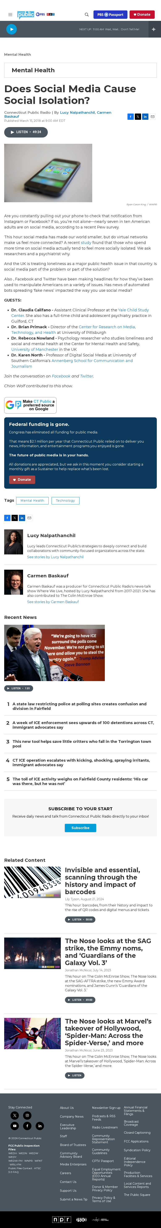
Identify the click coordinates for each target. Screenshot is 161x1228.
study (86, 242)
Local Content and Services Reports (137, 1185)
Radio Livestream (105, 1127)
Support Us (68, 1191)
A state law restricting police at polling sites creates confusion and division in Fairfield (80, 706)
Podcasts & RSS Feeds (104, 1118)
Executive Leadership (68, 1126)
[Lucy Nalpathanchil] (13, 541)
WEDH (12, 1153)
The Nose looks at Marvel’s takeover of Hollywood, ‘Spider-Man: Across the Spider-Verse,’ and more (108, 1032)
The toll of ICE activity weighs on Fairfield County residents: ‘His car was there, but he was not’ (80, 781)
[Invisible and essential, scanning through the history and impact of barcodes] (32, 882)
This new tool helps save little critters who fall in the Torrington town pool (82, 744)
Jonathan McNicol (78, 970)
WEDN (23, 1153)
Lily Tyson (72, 899)
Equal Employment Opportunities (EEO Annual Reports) (106, 1174)
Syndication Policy (137, 1150)
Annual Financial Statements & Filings (135, 1111)
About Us (67, 1108)
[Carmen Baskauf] (13, 582)
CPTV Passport (103, 1161)
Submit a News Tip (73, 1199)
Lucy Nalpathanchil (77, 112)
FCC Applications (136, 1141)
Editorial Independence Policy (134, 1162)
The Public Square (137, 1195)
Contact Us (68, 1182)
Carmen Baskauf (48, 575)
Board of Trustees (73, 1145)
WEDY (12, 1157)
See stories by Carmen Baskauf (53, 602)
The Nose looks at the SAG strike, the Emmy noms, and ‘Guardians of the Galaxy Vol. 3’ (108, 952)
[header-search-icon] (87, 14)
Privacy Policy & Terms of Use (103, 1199)
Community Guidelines (101, 1151)
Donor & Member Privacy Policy (105, 1188)
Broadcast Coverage (131, 1123)
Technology (65, 500)
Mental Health (17, 54)
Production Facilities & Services (138, 1174)
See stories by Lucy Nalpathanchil (55, 557)
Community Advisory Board (71, 1155)
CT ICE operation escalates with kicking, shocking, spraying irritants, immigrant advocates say (81, 762)
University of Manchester (34, 349)
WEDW (33, 1153)
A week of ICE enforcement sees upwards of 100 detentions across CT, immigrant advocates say (83, 725)
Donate (144, 14)
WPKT (38, 1160)
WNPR (28, 1160)
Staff (63, 1136)
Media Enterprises (73, 1164)
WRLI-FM (15, 1164)
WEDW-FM (15, 1160)
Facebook (61, 376)
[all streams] (155, 29)
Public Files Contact (20, 1168)
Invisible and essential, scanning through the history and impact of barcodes (102, 881)
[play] (11, 29)
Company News (71, 1116)
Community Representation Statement (103, 1139)
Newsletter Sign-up (106, 1108)
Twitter (86, 376)
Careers (65, 1173)
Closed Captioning (137, 1133)
